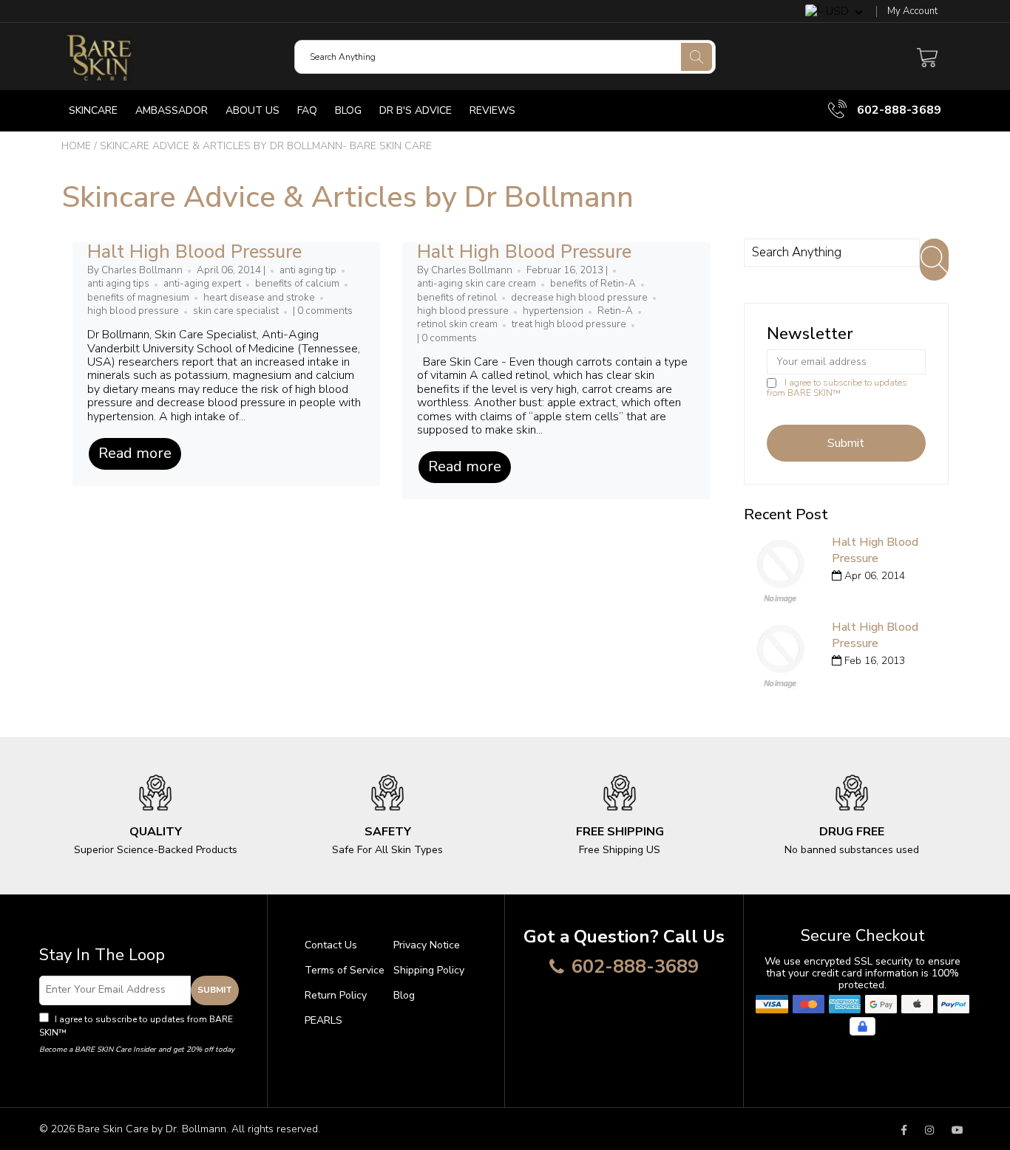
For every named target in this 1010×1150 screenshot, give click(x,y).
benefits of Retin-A (593, 283)
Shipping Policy (428, 970)
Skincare (93, 110)
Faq (307, 110)
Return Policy (336, 995)
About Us (252, 110)
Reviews (492, 110)
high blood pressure (133, 311)
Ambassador (171, 110)
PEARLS (323, 1020)
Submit (214, 990)
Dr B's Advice (415, 110)
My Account (912, 11)
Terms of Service (344, 970)
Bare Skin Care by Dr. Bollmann (152, 1129)
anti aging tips (118, 283)
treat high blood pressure (569, 324)
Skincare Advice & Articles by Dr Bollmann (347, 197)
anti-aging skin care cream (476, 283)
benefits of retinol (457, 297)
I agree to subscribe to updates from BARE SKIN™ (837, 388)
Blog (348, 110)
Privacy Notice (426, 945)
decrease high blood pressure (579, 297)
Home (76, 146)
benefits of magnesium (138, 297)
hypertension (553, 311)
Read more (135, 453)
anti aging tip (307, 270)
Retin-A (615, 311)
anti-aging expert (202, 283)
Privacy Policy (98, 1032)
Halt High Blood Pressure (194, 251)
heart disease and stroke (259, 297)
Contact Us (331, 945)
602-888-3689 (897, 110)
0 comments (325, 311)
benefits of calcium (297, 283)
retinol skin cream (457, 324)
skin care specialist (236, 311)
